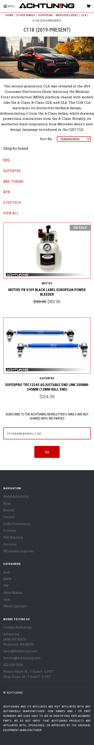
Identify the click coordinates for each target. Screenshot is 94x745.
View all (11, 213)
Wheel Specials (14, 606)
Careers (9, 517)
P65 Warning (13, 537)
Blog (6, 503)
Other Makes (12, 593)
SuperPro (12, 171)
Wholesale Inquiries (18, 551)
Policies (9, 530)
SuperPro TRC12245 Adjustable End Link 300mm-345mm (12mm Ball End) (47, 387)
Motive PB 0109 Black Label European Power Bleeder (47, 292)
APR (6, 192)
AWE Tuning (13, 181)
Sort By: (46, 139)
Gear (6, 599)
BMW (7, 579)
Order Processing (16, 524)
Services (9, 544)
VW (6, 586)
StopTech (12, 203)
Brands (8, 510)
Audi (6, 572)
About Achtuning (15, 496)
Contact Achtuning (17, 627)
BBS (6, 160)
